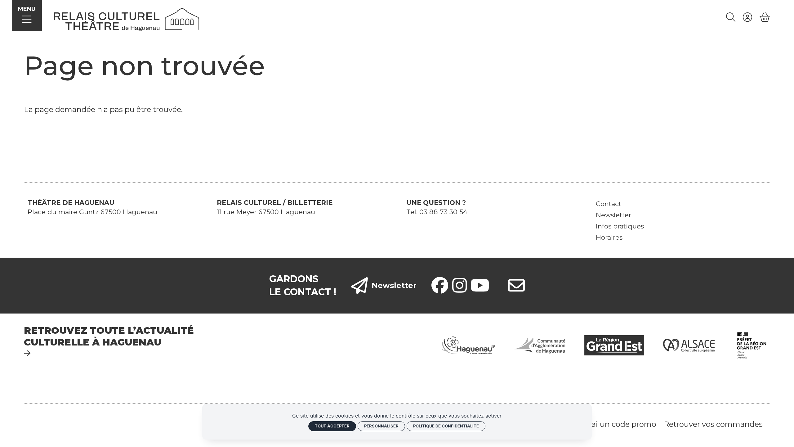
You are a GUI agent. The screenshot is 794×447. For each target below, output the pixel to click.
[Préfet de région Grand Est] (752, 344)
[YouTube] (480, 285)
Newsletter (394, 285)
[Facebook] (439, 285)
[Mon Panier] (765, 17)
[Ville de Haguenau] (468, 344)
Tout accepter (332, 425)
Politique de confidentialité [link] (446, 425)
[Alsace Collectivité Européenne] (689, 344)
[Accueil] (126, 18)
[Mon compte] (747, 17)
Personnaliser (381, 425)
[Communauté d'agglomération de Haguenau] (539, 344)
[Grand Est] (614, 344)
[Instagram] (459, 285)
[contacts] (516, 285)
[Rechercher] (730, 17)
